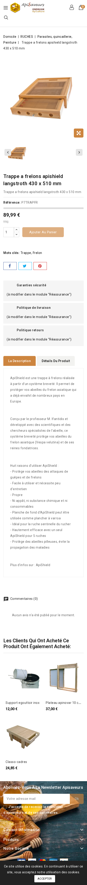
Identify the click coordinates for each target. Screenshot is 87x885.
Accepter (44, 878)
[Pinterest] (40, 266)
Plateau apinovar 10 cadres (66, 703)
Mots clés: (11, 253)
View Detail (11, 665)
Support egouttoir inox (22, 703)
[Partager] (10, 266)
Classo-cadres (16, 762)
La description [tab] (19, 361)
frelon (37, 253)
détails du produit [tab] (56, 361)
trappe (26, 253)
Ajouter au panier (43, 232)
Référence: (12, 202)
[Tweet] (25, 266)
